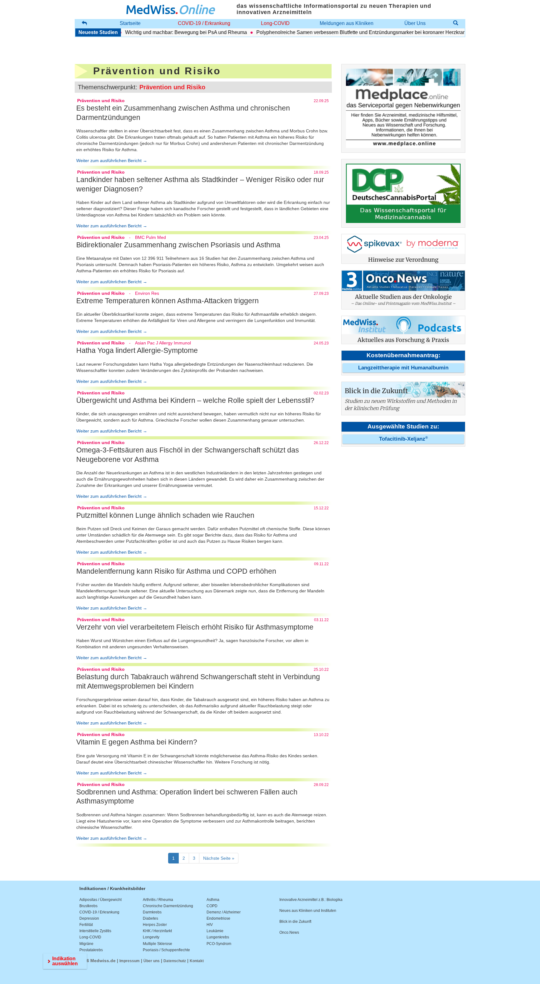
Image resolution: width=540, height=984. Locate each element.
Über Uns (415, 23)
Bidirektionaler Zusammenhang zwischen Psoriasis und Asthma (178, 245)
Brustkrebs (88, 906)
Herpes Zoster (155, 924)
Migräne (86, 944)
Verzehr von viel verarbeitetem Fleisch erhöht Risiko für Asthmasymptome (194, 627)
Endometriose (218, 918)
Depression (89, 918)
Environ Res (147, 293)
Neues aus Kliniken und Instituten (307, 910)
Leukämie (215, 931)
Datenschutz (174, 961)
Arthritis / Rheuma (158, 899)
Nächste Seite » (218, 858)
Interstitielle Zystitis (95, 931)
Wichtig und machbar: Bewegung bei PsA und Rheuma (173, 32)
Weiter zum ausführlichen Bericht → (111, 160)
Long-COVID (275, 23)
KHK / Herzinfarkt (157, 931)
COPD (212, 906)
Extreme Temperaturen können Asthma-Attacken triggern (167, 301)
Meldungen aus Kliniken (346, 23)
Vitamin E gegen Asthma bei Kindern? (136, 742)
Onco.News (289, 932)
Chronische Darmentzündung (168, 906)
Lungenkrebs (218, 937)
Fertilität (86, 924)
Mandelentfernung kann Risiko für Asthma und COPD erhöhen (176, 571)
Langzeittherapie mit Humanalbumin (403, 368)
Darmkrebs (152, 912)
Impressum (129, 961)
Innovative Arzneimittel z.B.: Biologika (310, 899)
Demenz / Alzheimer (224, 912)
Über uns (151, 961)
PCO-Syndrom (219, 944)
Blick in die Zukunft (295, 921)
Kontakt (197, 961)
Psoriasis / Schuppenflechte (166, 950)
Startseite (130, 23)
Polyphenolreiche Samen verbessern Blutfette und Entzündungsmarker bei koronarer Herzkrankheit (353, 32)
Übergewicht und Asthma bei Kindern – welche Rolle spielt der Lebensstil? (195, 400)
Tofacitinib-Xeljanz (403, 439)
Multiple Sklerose (157, 944)
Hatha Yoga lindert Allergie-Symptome (137, 350)
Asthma (213, 899)
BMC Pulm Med (150, 237)
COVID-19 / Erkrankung (204, 23)
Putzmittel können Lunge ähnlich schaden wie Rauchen (165, 515)
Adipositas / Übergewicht (100, 899)
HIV (210, 924)
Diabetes (150, 918)
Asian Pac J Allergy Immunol (163, 342)
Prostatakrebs (91, 950)
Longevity (151, 937)
